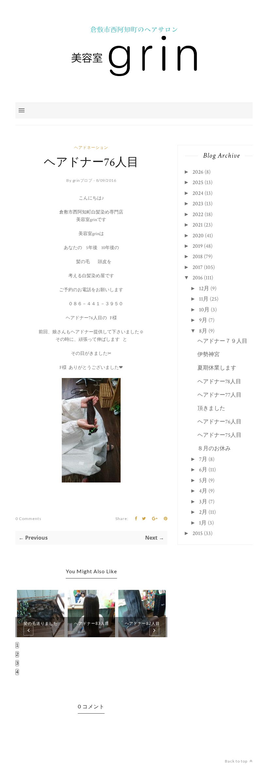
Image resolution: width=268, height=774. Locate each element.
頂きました (211, 408)
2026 (198, 172)
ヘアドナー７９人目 (222, 341)
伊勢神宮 (208, 354)
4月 (203, 491)
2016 (198, 277)
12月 (204, 288)
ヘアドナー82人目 (142, 623)
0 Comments (28, 518)
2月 (203, 512)
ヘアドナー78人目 (219, 381)
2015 (198, 533)
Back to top (236, 761)
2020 (198, 235)
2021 (198, 225)
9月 (203, 320)
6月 (203, 469)
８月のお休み (214, 448)
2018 (198, 256)
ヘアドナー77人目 (219, 395)
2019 (198, 246)
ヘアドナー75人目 (219, 435)
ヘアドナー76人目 (219, 421)
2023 (198, 203)
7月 (203, 459)
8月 (203, 331)
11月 (204, 299)
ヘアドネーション (91, 147)
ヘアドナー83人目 (91, 623)
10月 (204, 309)
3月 (203, 501)
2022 (198, 214)
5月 (203, 480)
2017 (198, 267)
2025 (198, 182)
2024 (198, 193)
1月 (203, 523)
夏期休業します (216, 367)
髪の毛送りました (41, 623)
